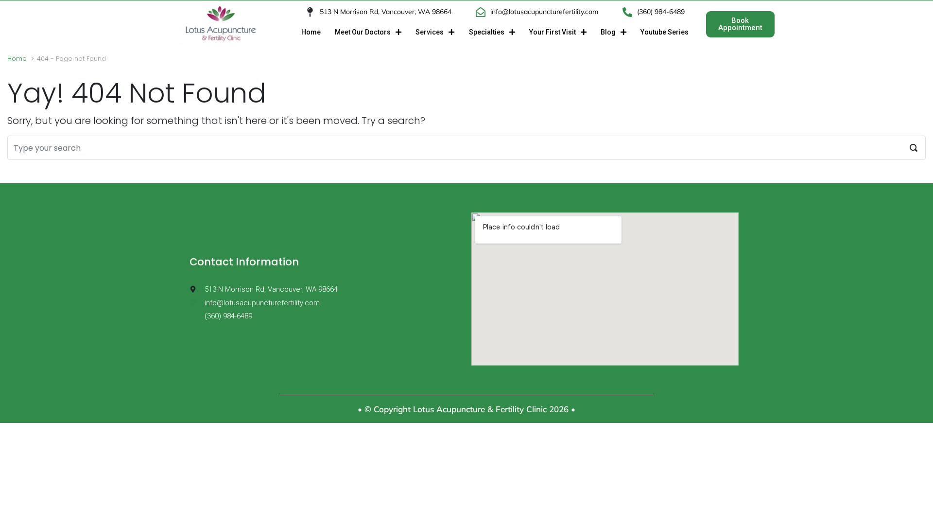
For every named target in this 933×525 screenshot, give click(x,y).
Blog (608, 32)
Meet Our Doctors (363, 32)
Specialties (486, 32)
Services (429, 32)
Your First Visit (552, 32)
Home (311, 32)
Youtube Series (664, 32)
